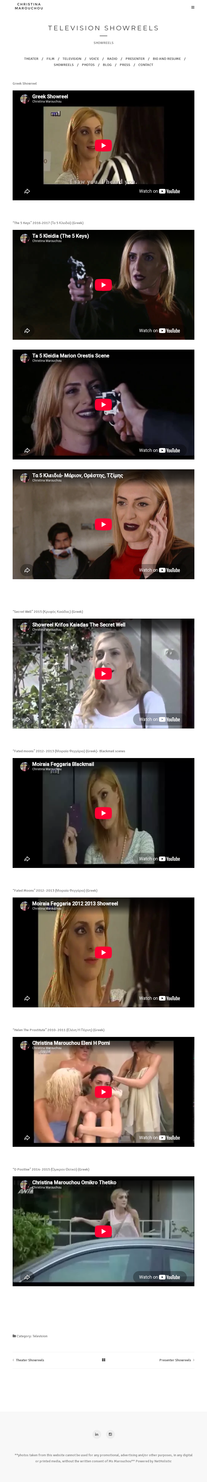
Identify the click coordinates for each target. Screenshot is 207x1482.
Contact (91, 423)
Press (91, 413)
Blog (91, 372)
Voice (90, 362)
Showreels (91, 403)
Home (91, 352)
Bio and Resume (91, 382)
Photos (91, 393)
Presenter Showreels (175, 1360)
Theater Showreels (30, 1360)
